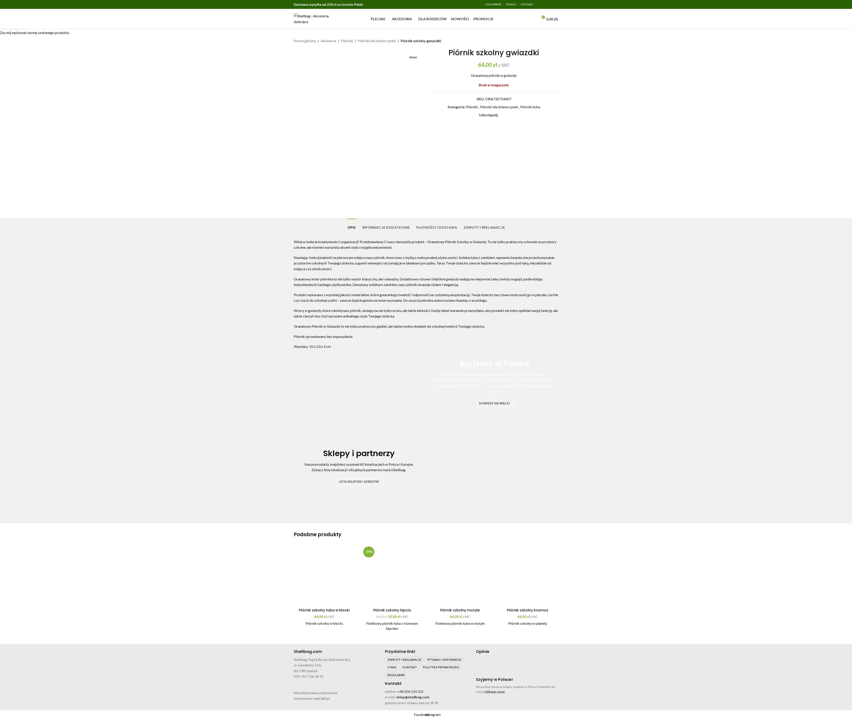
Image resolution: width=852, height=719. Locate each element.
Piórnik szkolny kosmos (527, 610)
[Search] (533, 18)
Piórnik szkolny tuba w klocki (324, 610)
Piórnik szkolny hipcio (392, 610)
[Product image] (324, 575)
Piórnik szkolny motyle (460, 610)
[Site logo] (313, 18)
